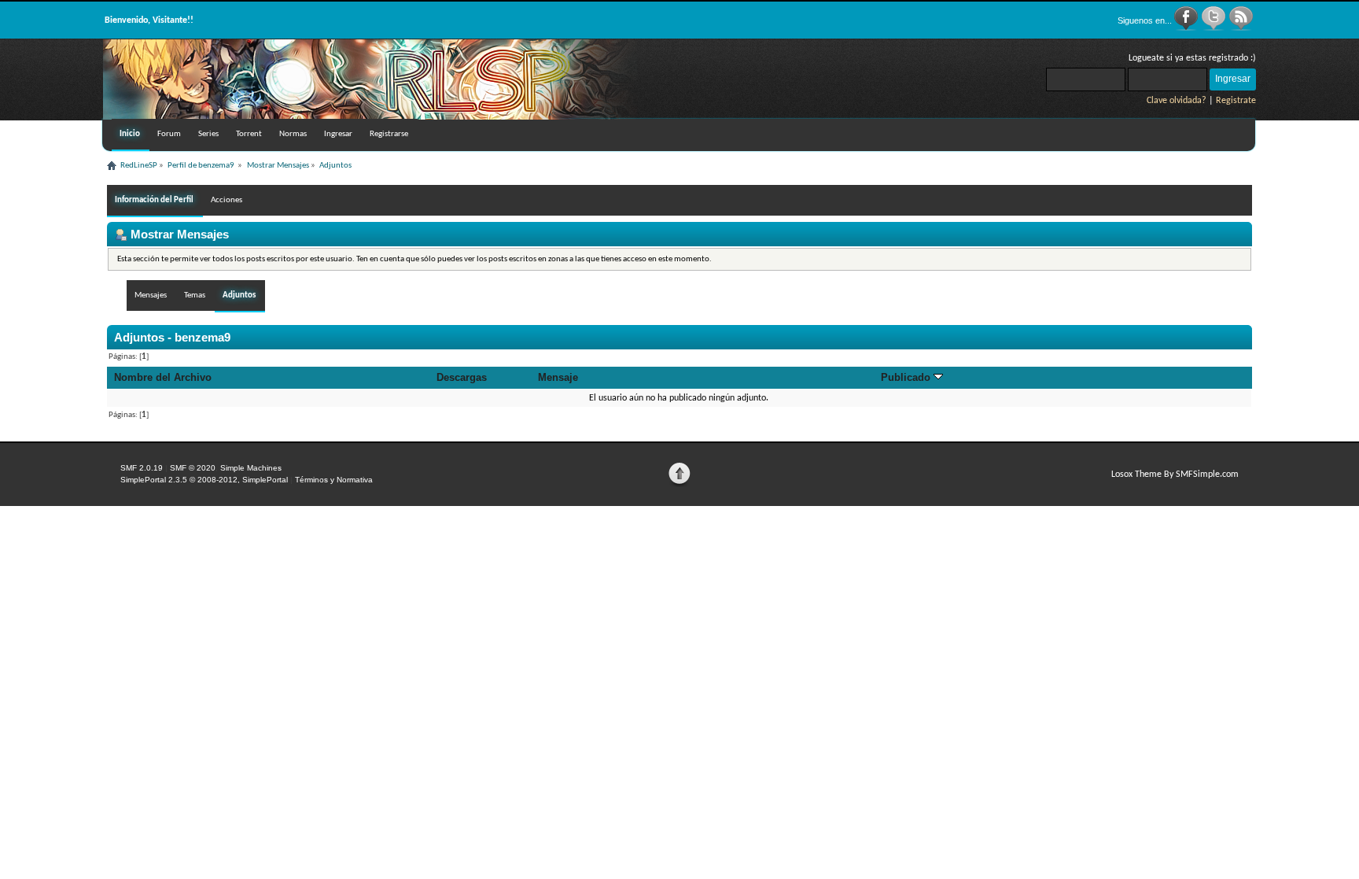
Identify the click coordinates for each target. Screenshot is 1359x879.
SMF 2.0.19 (141, 468)
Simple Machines (251, 468)
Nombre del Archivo (163, 377)
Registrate (1236, 100)
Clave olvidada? (1176, 100)
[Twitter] (1214, 28)
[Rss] (1241, 28)
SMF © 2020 (192, 468)
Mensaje (558, 377)
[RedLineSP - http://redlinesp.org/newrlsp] (370, 116)
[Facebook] (1187, 28)
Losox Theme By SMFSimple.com (1175, 474)
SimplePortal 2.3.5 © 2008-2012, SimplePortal (204, 479)
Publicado (907, 377)
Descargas (461, 377)
